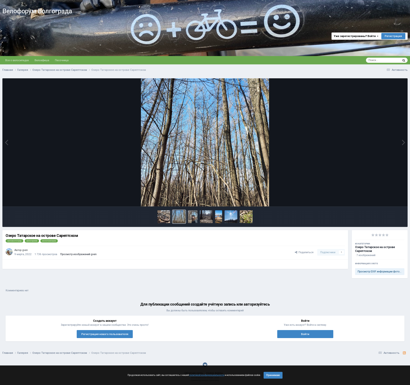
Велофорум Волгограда (37, 11)
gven (25, 250)
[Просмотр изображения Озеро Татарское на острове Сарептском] (163, 216)
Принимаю (273, 375)
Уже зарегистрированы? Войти (355, 36)
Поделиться (305, 252)
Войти (305, 334)
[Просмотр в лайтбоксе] (205, 142)
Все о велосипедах (17, 60)
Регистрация (393, 36)
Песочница (62, 60)
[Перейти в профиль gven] (9, 251)
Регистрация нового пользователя (104, 334)
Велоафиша (42, 60)
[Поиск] (404, 60)
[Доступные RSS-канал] (404, 353)
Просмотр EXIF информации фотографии (381, 271)
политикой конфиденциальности (206, 375)
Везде (393, 60)
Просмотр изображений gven (78, 254)
